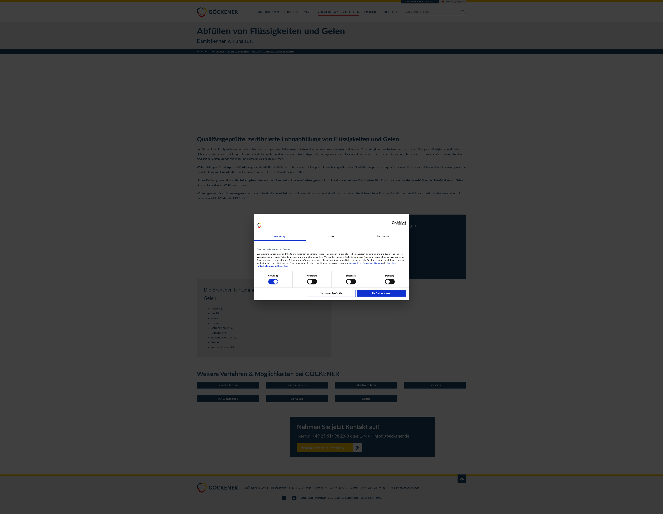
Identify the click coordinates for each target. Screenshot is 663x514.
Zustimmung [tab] (280, 237)
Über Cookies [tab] (383, 237)
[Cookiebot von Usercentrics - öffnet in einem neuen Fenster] (391, 223)
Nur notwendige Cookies (331, 293)
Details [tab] (331, 237)
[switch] (312, 281)
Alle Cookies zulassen (381, 293)
